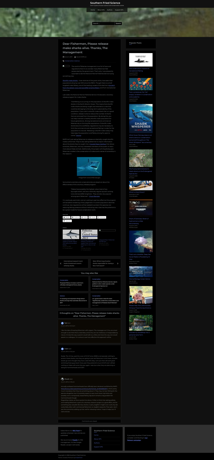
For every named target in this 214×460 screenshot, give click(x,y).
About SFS (101, 10)
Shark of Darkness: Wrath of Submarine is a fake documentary (139, 221)
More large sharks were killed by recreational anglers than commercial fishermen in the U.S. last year (88, 243)
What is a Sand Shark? (137, 192)
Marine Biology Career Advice (139, 279)
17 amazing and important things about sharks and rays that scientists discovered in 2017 (73, 300)
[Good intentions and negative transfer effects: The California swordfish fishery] (71, 234)
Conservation (69, 61)
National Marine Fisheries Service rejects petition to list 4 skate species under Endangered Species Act (104, 284)
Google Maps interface (98, 144)
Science (77, 61)
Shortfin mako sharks (70, 80)
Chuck (66, 379)
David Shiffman (81, 57)
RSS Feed (76, 430)
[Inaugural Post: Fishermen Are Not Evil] (107, 234)
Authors (109, 10)
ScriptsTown (78, 457)
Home (93, 10)
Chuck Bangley (94, 196)
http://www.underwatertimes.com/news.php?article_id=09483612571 (84, 389)
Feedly (75, 440)
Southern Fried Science (105, 2)
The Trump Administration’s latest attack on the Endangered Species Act (140, 171)
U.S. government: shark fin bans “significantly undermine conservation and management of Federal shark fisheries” (105, 300)
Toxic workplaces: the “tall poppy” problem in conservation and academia (140, 94)
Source (78, 135)
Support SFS (119, 10)
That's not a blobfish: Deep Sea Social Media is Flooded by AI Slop (140, 257)
